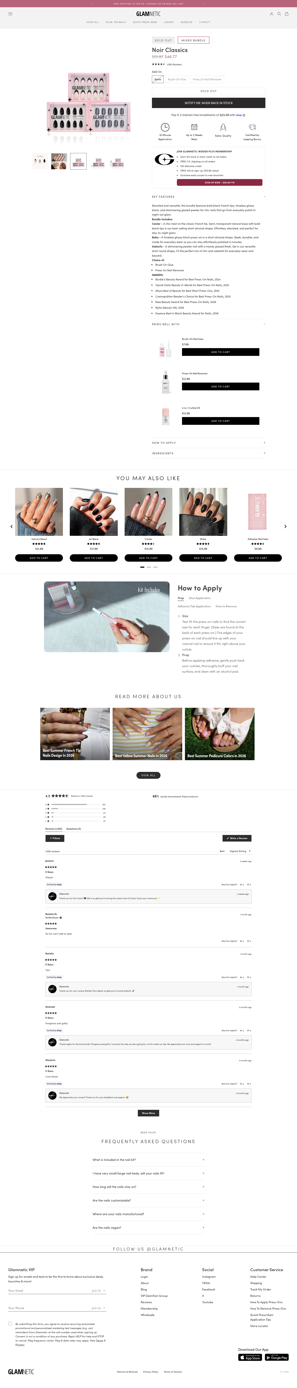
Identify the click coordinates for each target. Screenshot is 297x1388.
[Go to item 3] (78, 161)
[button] (167, 64)
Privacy (19, 1344)
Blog (144, 1289)
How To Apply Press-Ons (266, 1302)
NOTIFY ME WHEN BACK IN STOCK (209, 103)
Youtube (207, 1302)
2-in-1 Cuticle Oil (191, 407)
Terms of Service (173, 1371)
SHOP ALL (92, 22)
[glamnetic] (60, 1371)
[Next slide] (285, 526)
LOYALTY (204, 22)
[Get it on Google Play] (277, 1357)
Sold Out (209, 91)
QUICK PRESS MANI (145, 22)
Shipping (256, 1283)
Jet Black (93, 539)
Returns (255, 1296)
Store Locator (259, 1326)
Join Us (96, 1290)
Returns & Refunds (127, 1371)
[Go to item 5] (117, 161)
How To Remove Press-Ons (268, 1308)
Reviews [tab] (53, 829)
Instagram (209, 1276)
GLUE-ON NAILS (116, 22)
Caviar (148, 539)
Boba (203, 539)
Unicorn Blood (39, 539)
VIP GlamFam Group (154, 1296)
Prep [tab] (181, 598)
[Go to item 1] (40, 161)
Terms (99, 1340)
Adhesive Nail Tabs (258, 539)
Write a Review (240, 839)
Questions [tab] (73, 829)
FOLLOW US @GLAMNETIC (148, 1249)
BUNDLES (186, 22)
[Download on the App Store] (250, 1357)
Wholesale (148, 1315)
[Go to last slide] (11, 526)
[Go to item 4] (97, 161)
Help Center (258, 1276)
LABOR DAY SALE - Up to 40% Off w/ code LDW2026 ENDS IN (138, 3)
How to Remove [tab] (226, 606)
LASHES (169, 22)
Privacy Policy (150, 1371)
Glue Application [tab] (200, 598)
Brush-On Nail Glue (192, 339)
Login (144, 1276)
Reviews (146, 1302)
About (145, 1283)
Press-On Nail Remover (195, 373)
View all (148, 775)
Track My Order (260, 1289)
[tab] (142, 567)
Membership (149, 1308)
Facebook (208, 1289)
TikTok (206, 1283)
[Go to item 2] (59, 161)
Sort (222, 851)
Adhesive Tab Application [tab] (194, 606)
